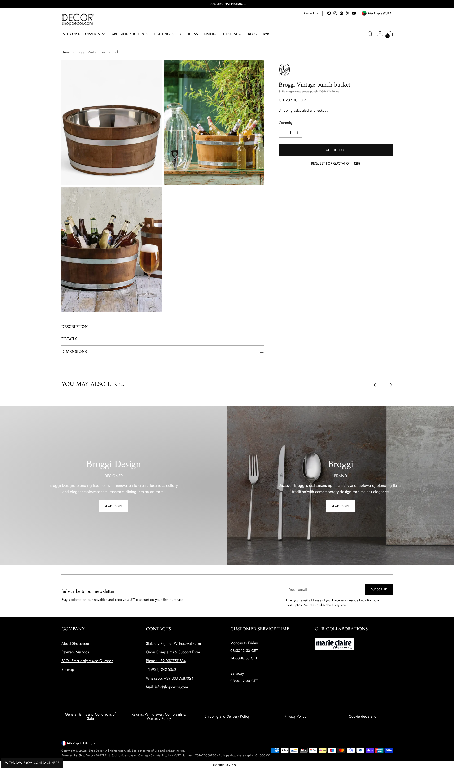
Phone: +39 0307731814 (166, 660)
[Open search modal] (370, 34)
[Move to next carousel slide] (388, 385)
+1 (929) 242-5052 (161, 669)
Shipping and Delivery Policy (227, 716)
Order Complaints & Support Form (173, 652)
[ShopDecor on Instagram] (335, 13)
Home (66, 52)
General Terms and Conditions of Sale (90, 716)
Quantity (285, 123)
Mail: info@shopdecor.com (167, 687)
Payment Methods (75, 652)
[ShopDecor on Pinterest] (341, 13)
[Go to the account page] (380, 34)
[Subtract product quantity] (283, 133)
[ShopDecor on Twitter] (347, 13)
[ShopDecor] (78, 19)
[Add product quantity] (297, 133)
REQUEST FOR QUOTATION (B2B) (335, 163)
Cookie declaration (363, 716)
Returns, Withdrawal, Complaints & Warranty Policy (158, 716)
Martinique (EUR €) (79, 743)
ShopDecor (96, 750)
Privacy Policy (295, 716)
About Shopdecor (75, 643)
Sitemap (67, 669)
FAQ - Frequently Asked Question (87, 660)
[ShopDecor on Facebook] (329, 13)
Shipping (286, 110)
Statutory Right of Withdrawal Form (173, 643)
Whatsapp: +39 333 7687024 (169, 678)
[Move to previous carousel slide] (378, 385)
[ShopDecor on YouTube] (354, 13)
